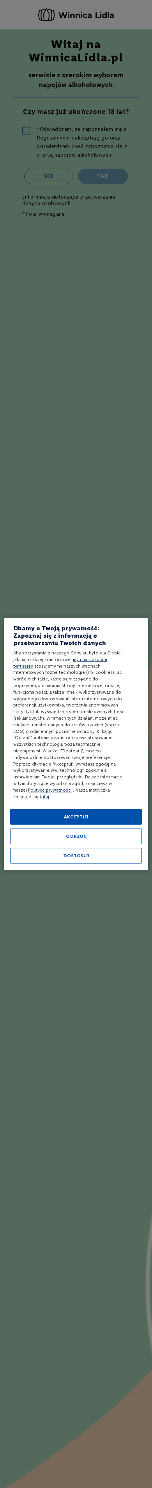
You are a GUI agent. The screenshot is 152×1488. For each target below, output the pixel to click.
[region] (76, 744)
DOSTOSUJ (76, 855)
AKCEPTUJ (76, 817)
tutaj (44, 796)
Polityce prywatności (50, 790)
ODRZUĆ (76, 836)
